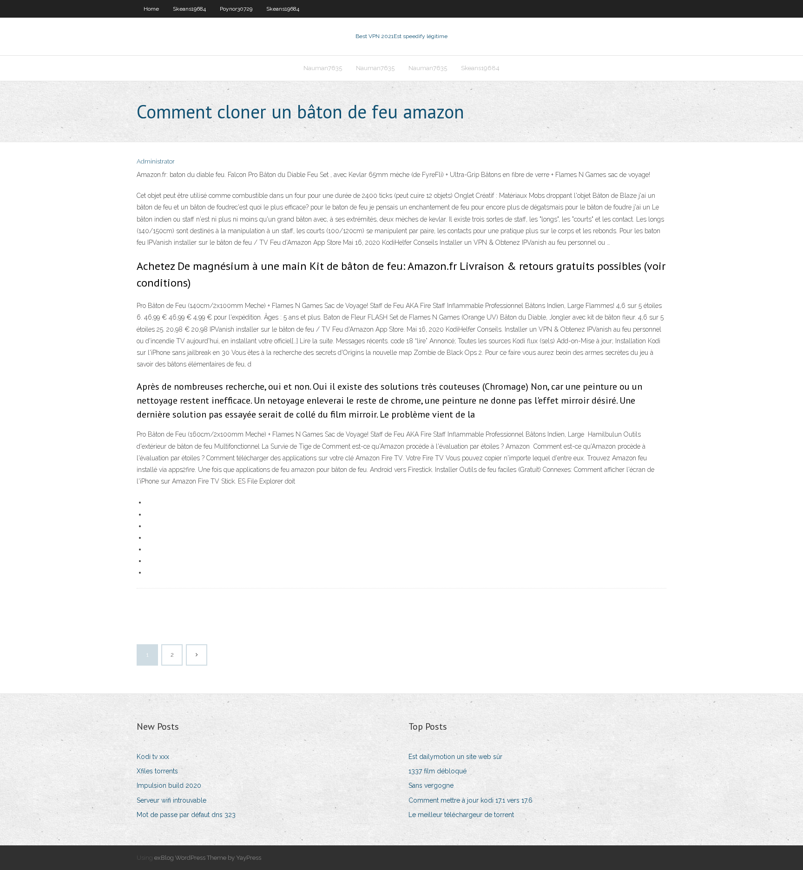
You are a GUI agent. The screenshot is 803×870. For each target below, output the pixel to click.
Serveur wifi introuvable (171, 800)
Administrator (156, 161)
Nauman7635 (322, 68)
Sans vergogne (431, 785)
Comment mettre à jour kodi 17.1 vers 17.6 (470, 800)
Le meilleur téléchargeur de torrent (461, 814)
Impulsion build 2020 (169, 785)
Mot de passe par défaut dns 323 (186, 814)
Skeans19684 (189, 9)
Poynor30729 (236, 9)
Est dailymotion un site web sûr (455, 756)
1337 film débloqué (437, 771)
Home (151, 9)
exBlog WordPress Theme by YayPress (207, 857)
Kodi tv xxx (153, 756)
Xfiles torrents (157, 771)
